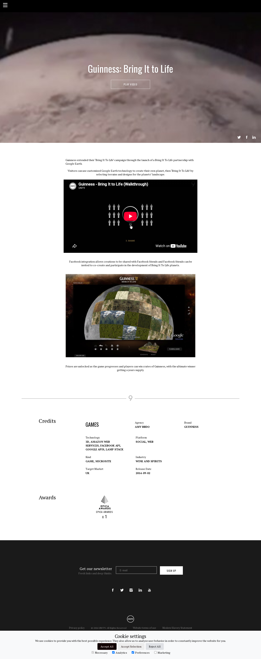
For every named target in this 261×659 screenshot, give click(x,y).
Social (141, 441)
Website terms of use (144, 628)
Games (92, 424)
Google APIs (95, 449)
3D (88, 441)
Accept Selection (131, 646)
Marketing (164, 652)
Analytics (121, 652)
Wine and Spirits (149, 461)
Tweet (239, 137)
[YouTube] (149, 587)
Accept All (107, 646)
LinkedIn (254, 137)
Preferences (142, 652)
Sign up (171, 571)
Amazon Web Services (98, 443)
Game (90, 461)
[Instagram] (131, 587)
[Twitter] (122, 587)
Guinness (191, 427)
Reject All (155, 646)
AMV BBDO (142, 427)
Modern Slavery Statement (177, 628)
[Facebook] (113, 587)
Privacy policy (77, 628)
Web (150, 441)
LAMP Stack (114, 449)
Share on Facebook (246, 137)
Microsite (103, 461)
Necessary (101, 652)
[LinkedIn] (140, 587)
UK (87, 473)
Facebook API (110, 445)
